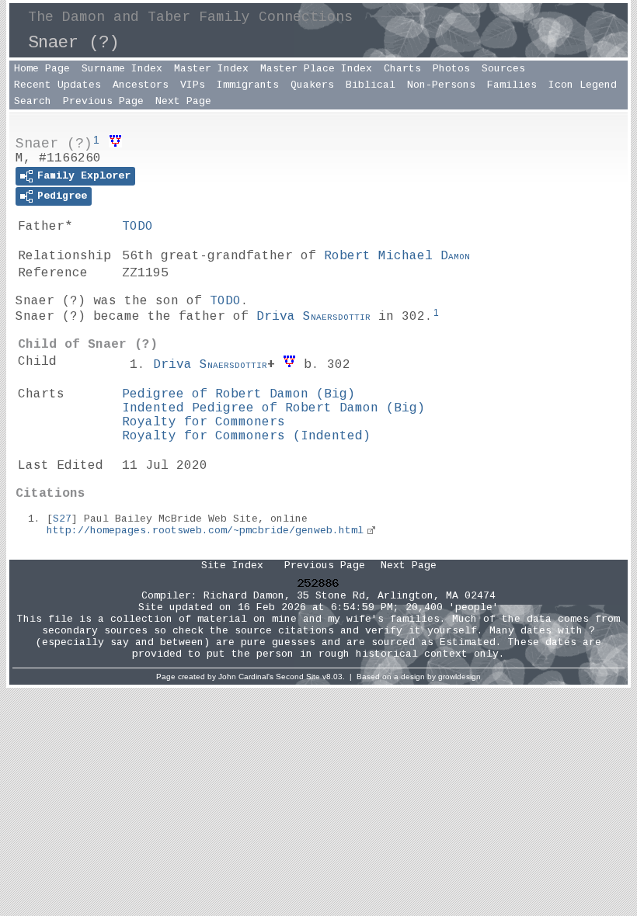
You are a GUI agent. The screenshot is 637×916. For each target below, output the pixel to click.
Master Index (211, 69)
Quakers (312, 85)
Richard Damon (244, 596)
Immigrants (248, 85)
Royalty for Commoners (203, 422)
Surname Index (122, 69)
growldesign (459, 676)
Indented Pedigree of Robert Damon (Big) (273, 408)
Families (512, 85)
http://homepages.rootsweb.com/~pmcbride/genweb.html (205, 530)
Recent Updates (57, 85)
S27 (62, 519)
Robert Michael (397, 256)
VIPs (192, 85)
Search (32, 101)
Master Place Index (316, 69)
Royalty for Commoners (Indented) (246, 436)
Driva (313, 317)
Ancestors (141, 85)
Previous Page (103, 101)
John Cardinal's (245, 676)
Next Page (183, 101)
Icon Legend (582, 85)
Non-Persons (441, 85)
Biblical (370, 85)
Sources (503, 69)
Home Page (42, 69)
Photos (451, 69)
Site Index (232, 565)
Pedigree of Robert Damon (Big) (238, 394)
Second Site (298, 676)
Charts (402, 69)
